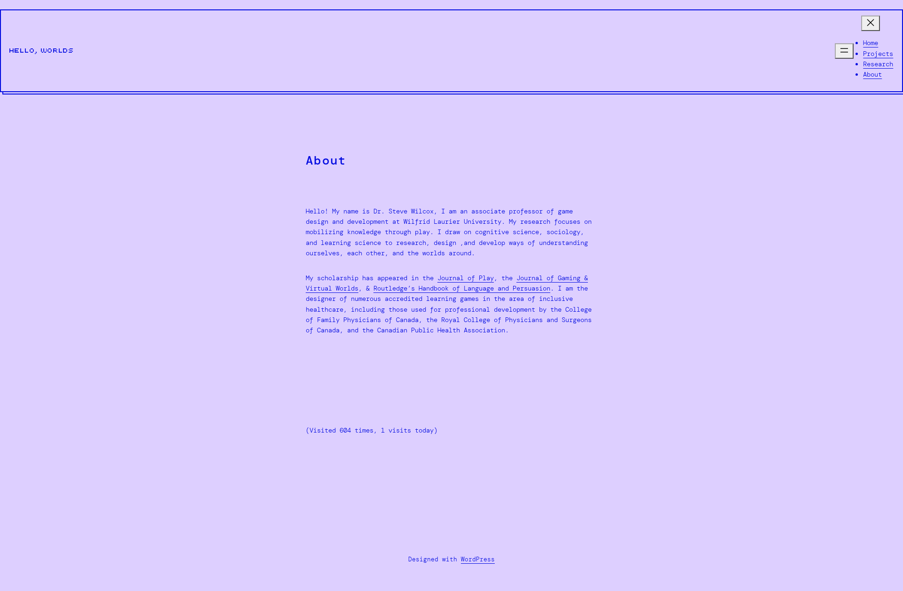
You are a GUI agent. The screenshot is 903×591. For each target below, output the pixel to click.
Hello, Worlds (41, 51)
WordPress (478, 559)
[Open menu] (844, 51)
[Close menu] (870, 23)
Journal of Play (465, 278)
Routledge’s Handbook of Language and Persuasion (461, 288)
